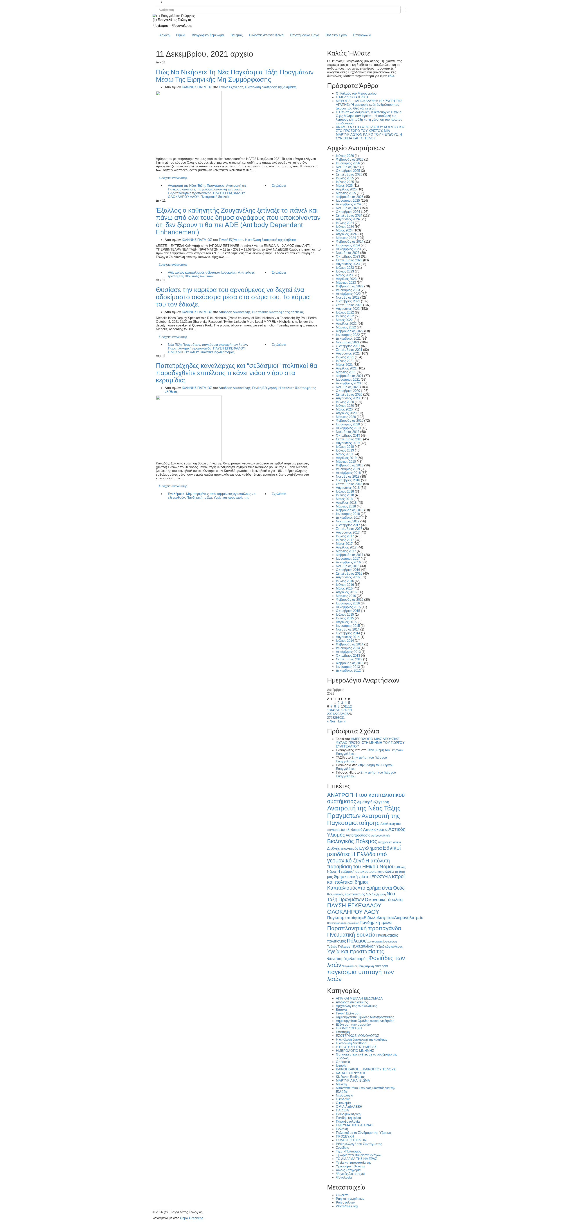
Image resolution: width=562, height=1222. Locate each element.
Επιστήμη (343, 1032)
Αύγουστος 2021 (348, 353)
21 (332, 714)
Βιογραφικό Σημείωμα (208, 35)
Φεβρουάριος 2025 (349, 197)
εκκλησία (381, 966)
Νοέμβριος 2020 (347, 387)
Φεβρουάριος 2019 (349, 465)
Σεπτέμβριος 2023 (349, 260)
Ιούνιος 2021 (345, 361)
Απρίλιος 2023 (346, 279)
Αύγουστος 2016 (348, 577)
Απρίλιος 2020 (346, 413)
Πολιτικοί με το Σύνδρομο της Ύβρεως (363, 1132)
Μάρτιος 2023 (346, 282)
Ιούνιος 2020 (345, 405)
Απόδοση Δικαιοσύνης (234, 312)
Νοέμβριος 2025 (347, 167)
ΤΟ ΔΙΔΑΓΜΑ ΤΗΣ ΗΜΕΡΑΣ (356, 1159)
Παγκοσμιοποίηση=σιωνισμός (343, 923)
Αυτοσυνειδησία (380, 835)
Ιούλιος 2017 (345, 536)
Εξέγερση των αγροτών (353, 1024)
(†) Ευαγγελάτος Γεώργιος (172, 20)
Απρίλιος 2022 (346, 323)
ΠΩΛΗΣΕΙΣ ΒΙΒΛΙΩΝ (351, 1140)
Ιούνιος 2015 (345, 618)
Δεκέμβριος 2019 (348, 428)
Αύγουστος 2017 (348, 532)
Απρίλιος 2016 (346, 592)
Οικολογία (343, 1099)
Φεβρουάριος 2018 (349, 510)
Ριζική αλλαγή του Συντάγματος (359, 1144)
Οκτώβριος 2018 (348, 480)
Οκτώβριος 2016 (348, 570)
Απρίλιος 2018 (346, 502)
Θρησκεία (343, 1062)
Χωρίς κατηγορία (348, 1170)
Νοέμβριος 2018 (347, 476)
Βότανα (341, 1009)
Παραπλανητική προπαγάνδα (189, 193)
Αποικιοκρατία (375, 829)
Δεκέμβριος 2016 (348, 562)
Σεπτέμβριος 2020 (349, 394)
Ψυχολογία (344, 1177)
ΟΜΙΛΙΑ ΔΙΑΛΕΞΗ (349, 1106)
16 (339, 710)
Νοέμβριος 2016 (347, 566)
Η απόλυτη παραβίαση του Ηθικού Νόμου (361, 863)
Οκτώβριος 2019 (348, 435)
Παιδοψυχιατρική (348, 1114)
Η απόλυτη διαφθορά (351, 1043)
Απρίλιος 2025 (346, 189)
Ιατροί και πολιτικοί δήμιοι (366, 879)
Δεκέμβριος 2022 (348, 294)
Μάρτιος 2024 (346, 238)
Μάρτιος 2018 (346, 506)
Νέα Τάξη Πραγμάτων (184, 344)
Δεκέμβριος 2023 (348, 249)
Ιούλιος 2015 (345, 614)
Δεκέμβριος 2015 (348, 607)
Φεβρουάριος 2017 (349, 555)
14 (332, 710)
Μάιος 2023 (344, 275)
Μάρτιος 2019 (346, 461)
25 (346, 714)
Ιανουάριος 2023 (348, 290)
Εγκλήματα (176, 494)
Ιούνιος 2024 (345, 226)
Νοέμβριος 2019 (347, 432)
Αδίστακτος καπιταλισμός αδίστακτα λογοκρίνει (202, 272)
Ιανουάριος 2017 (348, 558)
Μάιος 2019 (344, 454)
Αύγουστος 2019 (348, 443)
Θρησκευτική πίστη (351, 876)
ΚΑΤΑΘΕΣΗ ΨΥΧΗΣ (351, 1073)
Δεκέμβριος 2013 (348, 652)
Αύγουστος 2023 (348, 264)
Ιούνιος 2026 (345, 156)
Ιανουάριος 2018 (348, 514)
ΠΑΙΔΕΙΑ (342, 1110)
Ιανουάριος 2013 (348, 666)
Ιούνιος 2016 (345, 584)
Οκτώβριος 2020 (348, 390)
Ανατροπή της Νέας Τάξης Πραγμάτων (196, 185)
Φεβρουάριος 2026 (349, 159)
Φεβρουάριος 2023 (349, 286)
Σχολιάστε (279, 185)
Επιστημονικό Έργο (304, 35)
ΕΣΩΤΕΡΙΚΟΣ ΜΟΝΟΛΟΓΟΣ (357, 1035)
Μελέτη (341, 1084)
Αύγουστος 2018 (348, 487)
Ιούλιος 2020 (345, 402)
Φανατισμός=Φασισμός (217, 352)
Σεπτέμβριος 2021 (349, 349)
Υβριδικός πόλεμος (389, 946)
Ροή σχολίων (345, 1202)
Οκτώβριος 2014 (348, 633)
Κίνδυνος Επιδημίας (350, 1077)
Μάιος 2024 (344, 230)
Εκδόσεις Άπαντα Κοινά (266, 35)
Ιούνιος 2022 (345, 316)
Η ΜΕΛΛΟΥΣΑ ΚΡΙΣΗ (352, 97)
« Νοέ (331, 721)
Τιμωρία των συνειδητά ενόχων (359, 1155)
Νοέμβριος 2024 (347, 208)
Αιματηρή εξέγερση (373, 802)
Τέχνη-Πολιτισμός (348, 1151)
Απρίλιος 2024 (346, 234)
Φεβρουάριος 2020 (349, 420)
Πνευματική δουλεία (214, 197)
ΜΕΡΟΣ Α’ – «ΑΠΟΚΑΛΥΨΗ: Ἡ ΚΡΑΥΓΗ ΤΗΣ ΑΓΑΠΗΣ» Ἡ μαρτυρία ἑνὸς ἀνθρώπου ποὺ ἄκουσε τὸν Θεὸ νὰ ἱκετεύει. (369, 104)
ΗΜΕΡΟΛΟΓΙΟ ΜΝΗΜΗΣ (355, 1050)
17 (343, 710)
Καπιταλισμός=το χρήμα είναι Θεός (366, 888)
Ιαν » (341, 721)
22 (336, 714)
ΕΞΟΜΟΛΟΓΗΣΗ (349, 1028)
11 (346, 706)
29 (336, 717)
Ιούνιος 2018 (345, 495)
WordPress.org (347, 1206)
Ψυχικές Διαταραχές (350, 1173)
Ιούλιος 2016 (345, 581)
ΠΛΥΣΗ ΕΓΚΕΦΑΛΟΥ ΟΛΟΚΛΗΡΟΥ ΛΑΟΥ (354, 908)
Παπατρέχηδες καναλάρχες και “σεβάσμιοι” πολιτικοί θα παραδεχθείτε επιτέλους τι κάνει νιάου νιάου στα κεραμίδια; (236, 373)
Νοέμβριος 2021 (347, 342)
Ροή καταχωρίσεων (350, 1198)
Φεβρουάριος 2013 (349, 663)
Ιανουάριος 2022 (348, 335)
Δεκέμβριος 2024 (348, 204)
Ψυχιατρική (366, 966)
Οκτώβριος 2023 (348, 256)
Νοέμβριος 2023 (347, 252)
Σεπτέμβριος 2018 (349, 484)
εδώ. (391, 76)
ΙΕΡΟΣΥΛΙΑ (380, 876)
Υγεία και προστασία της (231, 497)
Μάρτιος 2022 (346, 327)
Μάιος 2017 (344, 543)
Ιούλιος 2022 (345, 312)
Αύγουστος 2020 (348, 398)
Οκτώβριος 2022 (348, 301)
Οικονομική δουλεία (384, 899)
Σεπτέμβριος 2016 (349, 573)
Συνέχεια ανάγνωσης (173, 177)
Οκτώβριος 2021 (348, 346)
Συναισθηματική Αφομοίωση (382, 941)
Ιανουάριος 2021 (348, 379)
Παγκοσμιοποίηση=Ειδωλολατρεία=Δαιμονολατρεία (375, 917)
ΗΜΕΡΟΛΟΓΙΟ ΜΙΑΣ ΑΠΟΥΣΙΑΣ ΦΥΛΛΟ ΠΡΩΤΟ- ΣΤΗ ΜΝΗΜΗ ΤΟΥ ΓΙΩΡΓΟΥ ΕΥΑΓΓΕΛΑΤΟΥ (370, 742)
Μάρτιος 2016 (346, 596)
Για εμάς (237, 35)
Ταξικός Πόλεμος (338, 946)
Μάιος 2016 (344, 588)
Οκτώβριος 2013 (348, 655)
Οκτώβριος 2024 (348, 211)
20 (329, 714)
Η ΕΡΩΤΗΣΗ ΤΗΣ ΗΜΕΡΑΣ (356, 1047)
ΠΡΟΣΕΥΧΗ (345, 1136)
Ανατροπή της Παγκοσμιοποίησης (363, 819)
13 (329, 710)
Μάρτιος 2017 (346, 551)
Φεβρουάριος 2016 (349, 599)
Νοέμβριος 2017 (347, 521)
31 (343, 717)
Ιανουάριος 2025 (348, 200)
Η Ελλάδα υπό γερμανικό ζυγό (357, 857)
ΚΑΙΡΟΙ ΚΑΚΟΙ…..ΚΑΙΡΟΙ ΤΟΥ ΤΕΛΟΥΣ (366, 1069)
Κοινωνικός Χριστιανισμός (346, 894)
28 (332, 717)
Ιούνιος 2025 (345, 182)
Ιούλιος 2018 (345, 491)
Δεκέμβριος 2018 (348, 473)
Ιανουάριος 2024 (348, 245)
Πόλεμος (356, 941)
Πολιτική (342, 1129)
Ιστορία (341, 1065)
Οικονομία (343, 1103)
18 (346, 710)
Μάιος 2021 (344, 364)
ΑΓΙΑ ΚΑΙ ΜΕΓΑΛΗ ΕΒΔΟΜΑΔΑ (359, 998)
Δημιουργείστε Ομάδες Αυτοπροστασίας (365, 1017)
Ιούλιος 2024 (345, 223)
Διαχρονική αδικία (389, 842)
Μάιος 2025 (344, 185)
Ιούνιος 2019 (345, 450)
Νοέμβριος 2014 (347, 629)
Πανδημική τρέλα (199, 497)
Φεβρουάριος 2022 (349, 331)
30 (339, 717)
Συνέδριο (342, 1147)
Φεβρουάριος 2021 (349, 376)
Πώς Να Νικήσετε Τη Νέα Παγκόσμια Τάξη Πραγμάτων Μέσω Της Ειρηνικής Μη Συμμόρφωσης (234, 75)
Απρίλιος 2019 (346, 458)
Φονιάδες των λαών (199, 276)
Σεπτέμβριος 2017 (349, 528)
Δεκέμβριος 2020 (348, 383)
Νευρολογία (344, 1095)
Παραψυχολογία (348, 1121)
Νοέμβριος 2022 (347, 297)
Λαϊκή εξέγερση (376, 894)
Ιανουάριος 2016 (348, 603)
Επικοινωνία (362, 35)
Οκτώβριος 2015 (348, 611)
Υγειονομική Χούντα (350, 1166)
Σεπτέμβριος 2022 (349, 305)
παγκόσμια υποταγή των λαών (219, 189)
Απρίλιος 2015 (346, 622)
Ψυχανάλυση (350, 966)
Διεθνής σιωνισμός (342, 848)
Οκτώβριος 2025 (348, 170)
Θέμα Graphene (191, 1218)
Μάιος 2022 (344, 320)
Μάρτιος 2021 (346, 372)
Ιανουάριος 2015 (348, 625)
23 (339, 714)
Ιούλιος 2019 (345, 446)
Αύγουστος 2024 (348, 219)
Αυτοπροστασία (358, 835)
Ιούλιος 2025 (345, 178)
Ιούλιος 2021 (345, 357)
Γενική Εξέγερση (231, 87)
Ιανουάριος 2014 (348, 648)
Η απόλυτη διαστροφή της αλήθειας (270, 87)
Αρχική (164, 35)
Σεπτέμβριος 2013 (349, 659)
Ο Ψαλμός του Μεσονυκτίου (356, 93)
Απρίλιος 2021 (346, 368)
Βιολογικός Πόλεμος (352, 841)
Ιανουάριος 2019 (348, 469)
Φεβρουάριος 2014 (349, 644)
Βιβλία (180, 35)
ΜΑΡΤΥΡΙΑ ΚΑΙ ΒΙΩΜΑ (353, 1080)
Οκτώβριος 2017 (348, 525)
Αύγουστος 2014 (348, 637)
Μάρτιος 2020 (346, 417)
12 (350, 706)
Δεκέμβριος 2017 (348, 517)
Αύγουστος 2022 (348, 308)
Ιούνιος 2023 (345, 271)
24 (343, 714)
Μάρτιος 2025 (346, 193)
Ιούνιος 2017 (345, 540)
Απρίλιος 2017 (346, 547)
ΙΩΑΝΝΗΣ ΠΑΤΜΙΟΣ (197, 87)
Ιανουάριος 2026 (348, 163)
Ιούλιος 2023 (345, 267)
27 (329, 717)
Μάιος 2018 (344, 499)
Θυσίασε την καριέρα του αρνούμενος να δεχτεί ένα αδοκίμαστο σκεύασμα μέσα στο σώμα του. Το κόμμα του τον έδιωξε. (233, 297)
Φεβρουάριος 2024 (349, 241)
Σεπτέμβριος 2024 (349, 215)
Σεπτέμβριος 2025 (349, 174)
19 (350, 710)
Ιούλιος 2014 (345, 640)
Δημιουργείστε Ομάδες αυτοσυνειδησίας (365, 1021)
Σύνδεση (342, 1195)
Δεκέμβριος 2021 (348, 338)
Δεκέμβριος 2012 (348, 670)
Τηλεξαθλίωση (363, 946)
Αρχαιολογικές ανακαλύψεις (356, 1006)
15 (336, 710)
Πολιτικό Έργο (336, 35)
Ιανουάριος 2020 (348, 424)
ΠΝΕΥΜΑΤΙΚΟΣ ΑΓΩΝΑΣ (354, 1125)
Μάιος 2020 (344, 409)
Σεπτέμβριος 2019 (349, 439)
